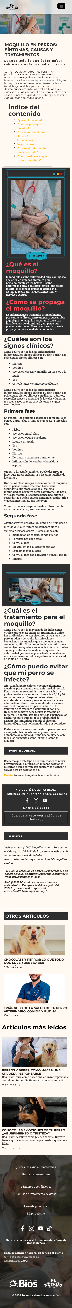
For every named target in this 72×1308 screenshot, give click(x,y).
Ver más (12, 966)
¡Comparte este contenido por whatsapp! (36, 817)
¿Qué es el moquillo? (29, 120)
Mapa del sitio (36, 1213)
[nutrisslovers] (12, 6)
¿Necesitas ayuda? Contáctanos (36, 1167)
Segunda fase (25, 144)
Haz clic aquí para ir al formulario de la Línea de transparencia (36, 1241)
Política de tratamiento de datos (36, 1194)
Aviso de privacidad (36, 1206)
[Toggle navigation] (61, 6)
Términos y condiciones (36, 1186)
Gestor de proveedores (36, 1174)
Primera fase (25, 140)
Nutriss (9, 775)
